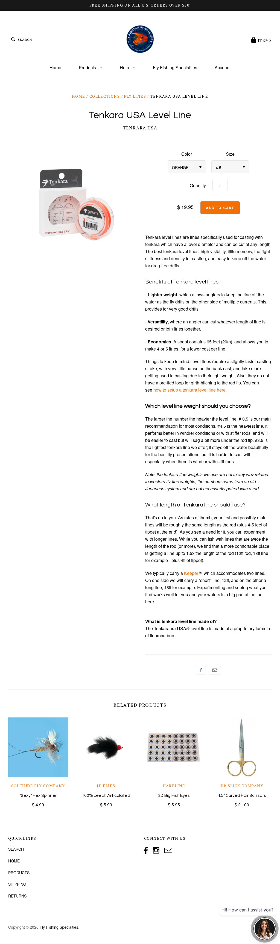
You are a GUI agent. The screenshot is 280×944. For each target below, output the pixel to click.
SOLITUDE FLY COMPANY (38, 785)
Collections (104, 96)
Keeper (191, 573)
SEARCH (16, 849)
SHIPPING (17, 884)
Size (230, 154)
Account (223, 67)
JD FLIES (106, 785)
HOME (14, 861)
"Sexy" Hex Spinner (38, 795)
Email (215, 670)
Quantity (198, 185)
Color (186, 154)
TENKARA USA (140, 128)
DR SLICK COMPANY (242, 785)
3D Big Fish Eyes (174, 795)
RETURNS (17, 896)
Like (201, 670)
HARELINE (174, 785)
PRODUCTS (19, 872)
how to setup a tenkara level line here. (190, 390)
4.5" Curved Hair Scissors (242, 795)
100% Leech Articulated (106, 795)
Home (55, 67)
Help (125, 67)
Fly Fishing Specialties (175, 67)
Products (88, 67)
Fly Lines (135, 96)
